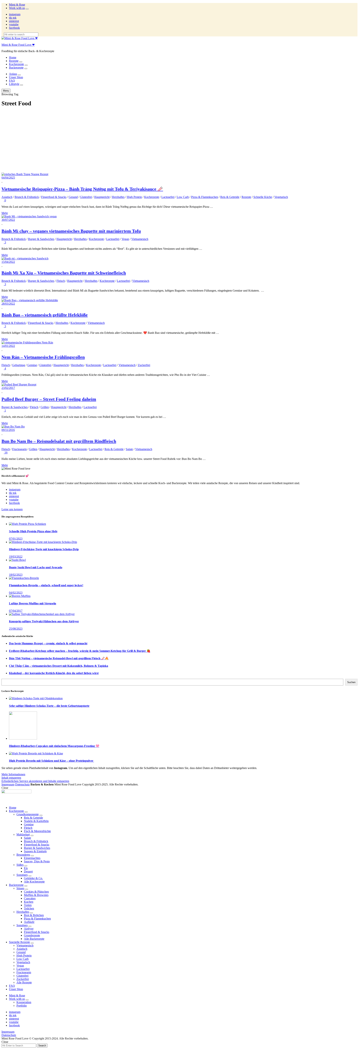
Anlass (13, 73)
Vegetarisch (281, 197)
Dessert (28, 871)
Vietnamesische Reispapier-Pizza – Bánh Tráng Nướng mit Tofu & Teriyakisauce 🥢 (82, 189)
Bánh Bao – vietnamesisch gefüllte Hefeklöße (44, 314)
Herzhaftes (118, 197)
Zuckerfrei (144, 365)
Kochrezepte (16, 64)
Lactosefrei (167, 197)
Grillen (45, 407)
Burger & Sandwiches (41, 239)
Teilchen (29, 908)
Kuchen (28, 901)
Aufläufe (29, 921)
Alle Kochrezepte (34, 881)
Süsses (20, 888)
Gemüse (32, 365)
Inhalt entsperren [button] (11, 777)
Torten (28, 905)
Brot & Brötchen (34, 915)
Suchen (351, 682)
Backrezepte (16, 67)
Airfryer (28, 928)
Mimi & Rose (17, 4)
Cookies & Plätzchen (36, 891)
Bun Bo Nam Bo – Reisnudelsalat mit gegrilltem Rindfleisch (58, 441)
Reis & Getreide (229, 197)
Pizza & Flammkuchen (204, 197)
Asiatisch (6, 197)
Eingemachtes (32, 858)
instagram (14, 14)
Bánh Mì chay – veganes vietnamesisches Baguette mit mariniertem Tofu (71, 231)
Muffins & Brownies (36, 895)
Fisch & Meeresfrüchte (37, 831)
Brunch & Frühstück (27, 197)
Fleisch (60, 280)
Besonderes (23, 854)
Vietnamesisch (139, 239)
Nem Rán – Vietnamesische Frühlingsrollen (43, 357)
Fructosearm (19, 449)
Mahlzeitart (23, 834)
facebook (14, 27)
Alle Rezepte (24, 982)
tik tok (12, 17)
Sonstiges (22, 874)
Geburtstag (18, 365)
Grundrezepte (32, 935)
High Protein (134, 197)
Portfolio (21, 1005)
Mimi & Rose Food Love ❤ (18, 44)
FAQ (12, 80)
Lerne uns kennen (12, 509)
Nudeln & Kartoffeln (36, 821)
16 (5, 452)
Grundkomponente (27, 814)
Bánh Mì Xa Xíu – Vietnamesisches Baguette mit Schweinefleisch (63, 272)
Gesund (73, 197)
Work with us (17, 8)
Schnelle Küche (262, 197)
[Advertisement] (179, 137)
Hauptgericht (102, 197)
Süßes (20, 864)
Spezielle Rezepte (19, 942)
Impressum (7, 784)
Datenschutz (22, 784)
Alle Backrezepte (34, 938)
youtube (14, 24)
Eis (26, 868)
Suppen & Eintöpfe (35, 851)
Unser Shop (16, 77)
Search (42, 1045)
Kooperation (23, 1002)
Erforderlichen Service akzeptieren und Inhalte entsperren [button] (35, 781)
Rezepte (14, 60)
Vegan (125, 239)
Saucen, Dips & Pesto (37, 861)
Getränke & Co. (33, 878)
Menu (6, 90)
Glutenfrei (86, 197)
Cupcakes (30, 898)
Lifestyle (14, 84)
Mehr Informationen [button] (13, 774)
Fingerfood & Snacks (53, 197)
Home (12, 57)
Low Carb (183, 197)
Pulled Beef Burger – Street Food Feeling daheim (48, 399)
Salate (129, 449)
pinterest (14, 21)
